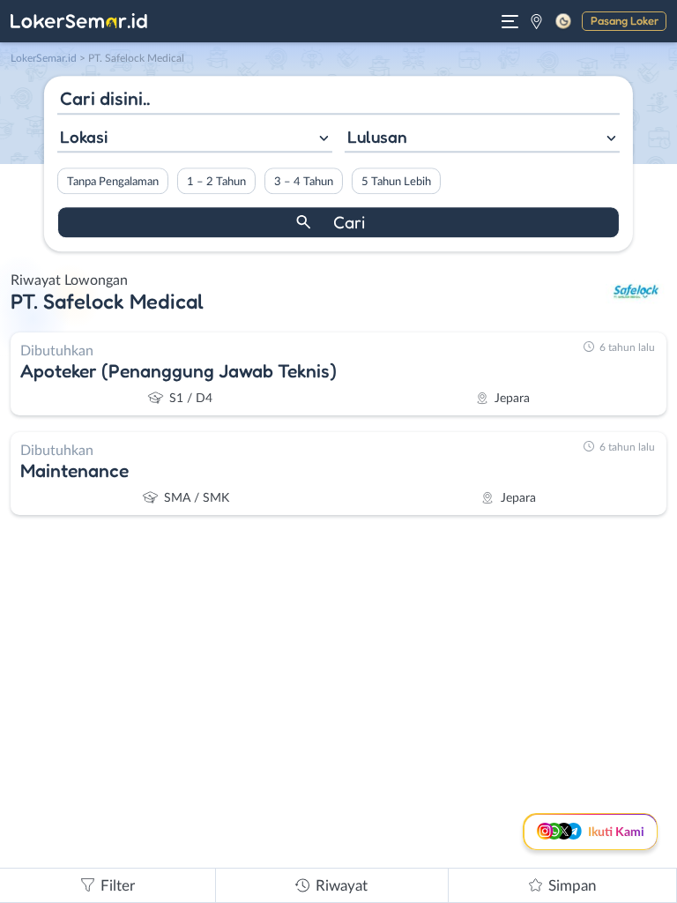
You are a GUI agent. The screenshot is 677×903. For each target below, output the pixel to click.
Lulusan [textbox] (377, 136)
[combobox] (194, 139)
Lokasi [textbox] (84, 136)
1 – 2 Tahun (216, 181)
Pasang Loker (624, 20)
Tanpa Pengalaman (113, 181)
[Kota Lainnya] (536, 21)
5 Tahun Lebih (396, 181)
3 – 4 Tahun (303, 181)
